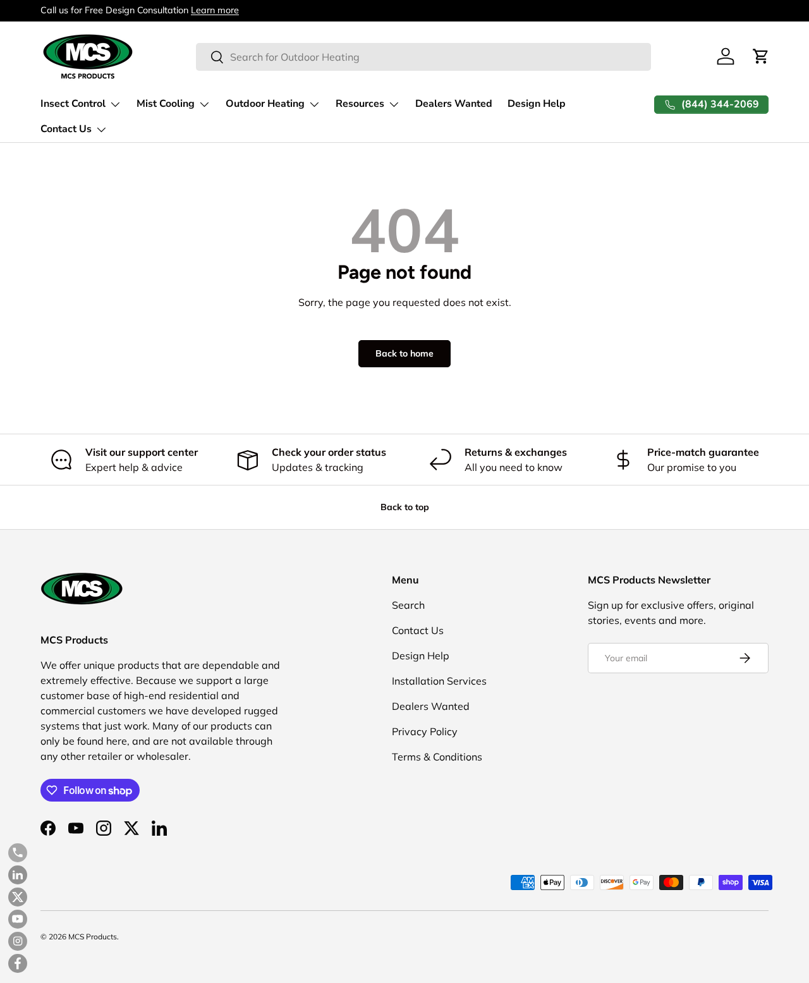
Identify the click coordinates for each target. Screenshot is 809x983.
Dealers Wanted (453, 104)
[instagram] (17, 941)
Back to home (404, 353)
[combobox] (423, 57)
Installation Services (439, 681)
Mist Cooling (166, 104)
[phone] (17, 852)
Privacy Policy (425, 731)
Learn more (215, 10)
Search (408, 605)
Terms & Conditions (437, 756)
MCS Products (92, 936)
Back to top (404, 507)
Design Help (537, 104)
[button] (761, 56)
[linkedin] (17, 874)
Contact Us (66, 129)
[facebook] (17, 963)
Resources (360, 104)
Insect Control (73, 104)
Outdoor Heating (265, 104)
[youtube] (17, 919)
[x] (17, 897)
